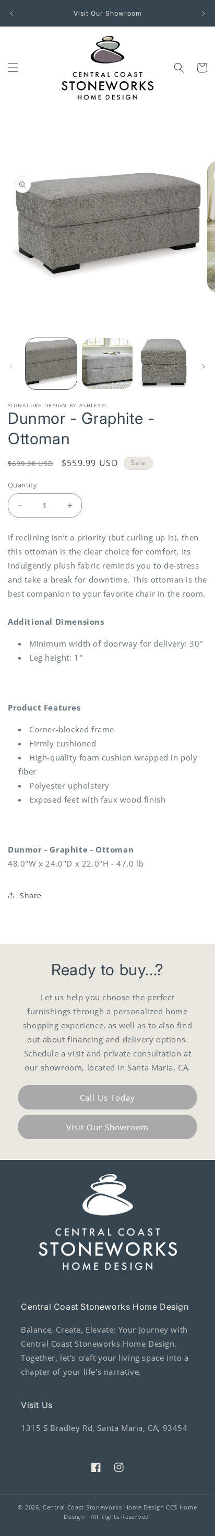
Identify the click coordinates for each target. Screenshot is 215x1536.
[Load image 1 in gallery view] (51, 363)
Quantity (22, 484)
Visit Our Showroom (107, 1127)
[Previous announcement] (11, 13)
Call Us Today (107, 1097)
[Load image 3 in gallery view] (163, 363)
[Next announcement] (203, 13)
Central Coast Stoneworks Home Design (103, 1507)
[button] (13, 67)
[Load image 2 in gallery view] (107, 363)
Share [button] (31, 895)
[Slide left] (11, 366)
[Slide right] (203, 366)
